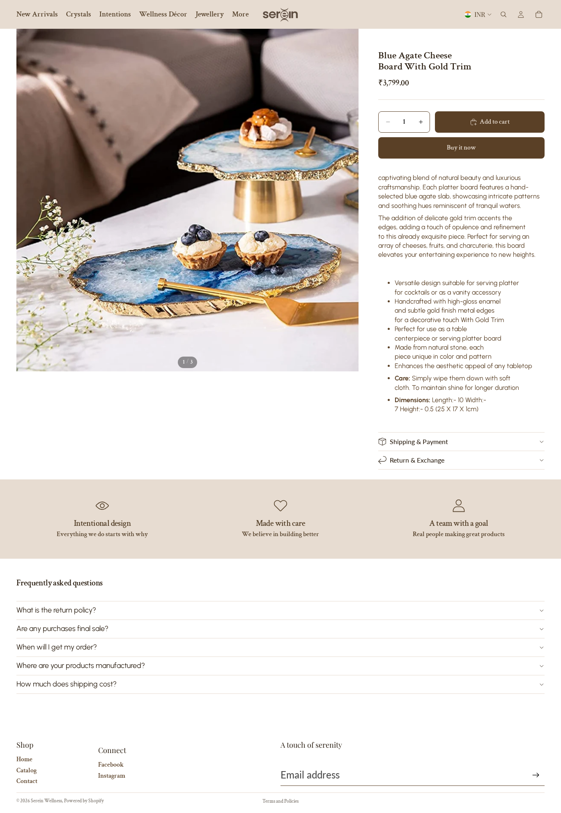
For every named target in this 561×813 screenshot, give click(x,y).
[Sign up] (536, 775)
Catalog (26, 770)
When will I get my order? (56, 647)
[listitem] (240, 14)
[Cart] (539, 14)
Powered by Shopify (84, 801)
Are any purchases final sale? (62, 628)
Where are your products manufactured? (80, 665)
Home (24, 759)
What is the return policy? (56, 610)
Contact (26, 781)
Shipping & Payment (419, 441)
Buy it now (461, 147)
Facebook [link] (111, 764)
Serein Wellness (46, 801)
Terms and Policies (280, 801)
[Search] (503, 14)
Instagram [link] (111, 776)
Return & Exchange (417, 460)
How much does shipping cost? (66, 684)
